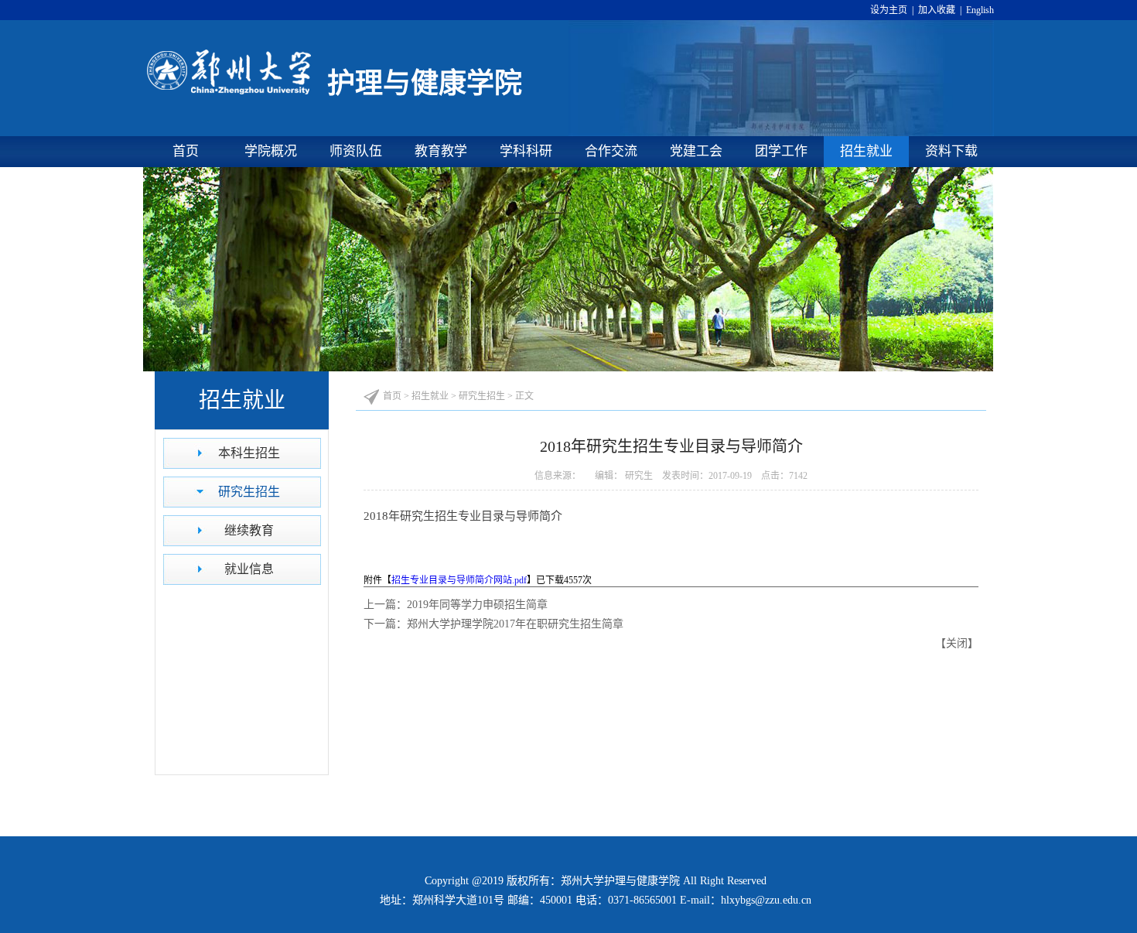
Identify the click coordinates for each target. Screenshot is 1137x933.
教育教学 (441, 151)
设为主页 (891, 10)
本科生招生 (249, 453)
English (979, 10)
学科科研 (526, 151)
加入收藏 (938, 10)
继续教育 (249, 530)
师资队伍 (355, 151)
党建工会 (696, 151)
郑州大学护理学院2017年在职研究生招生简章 (515, 624)
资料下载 (951, 151)
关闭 (957, 643)
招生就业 (866, 151)
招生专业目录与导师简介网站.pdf (459, 580)
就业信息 (249, 569)
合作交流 (611, 151)
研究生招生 (249, 491)
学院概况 (270, 151)
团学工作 (781, 151)
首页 (185, 151)
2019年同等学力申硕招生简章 (477, 604)
